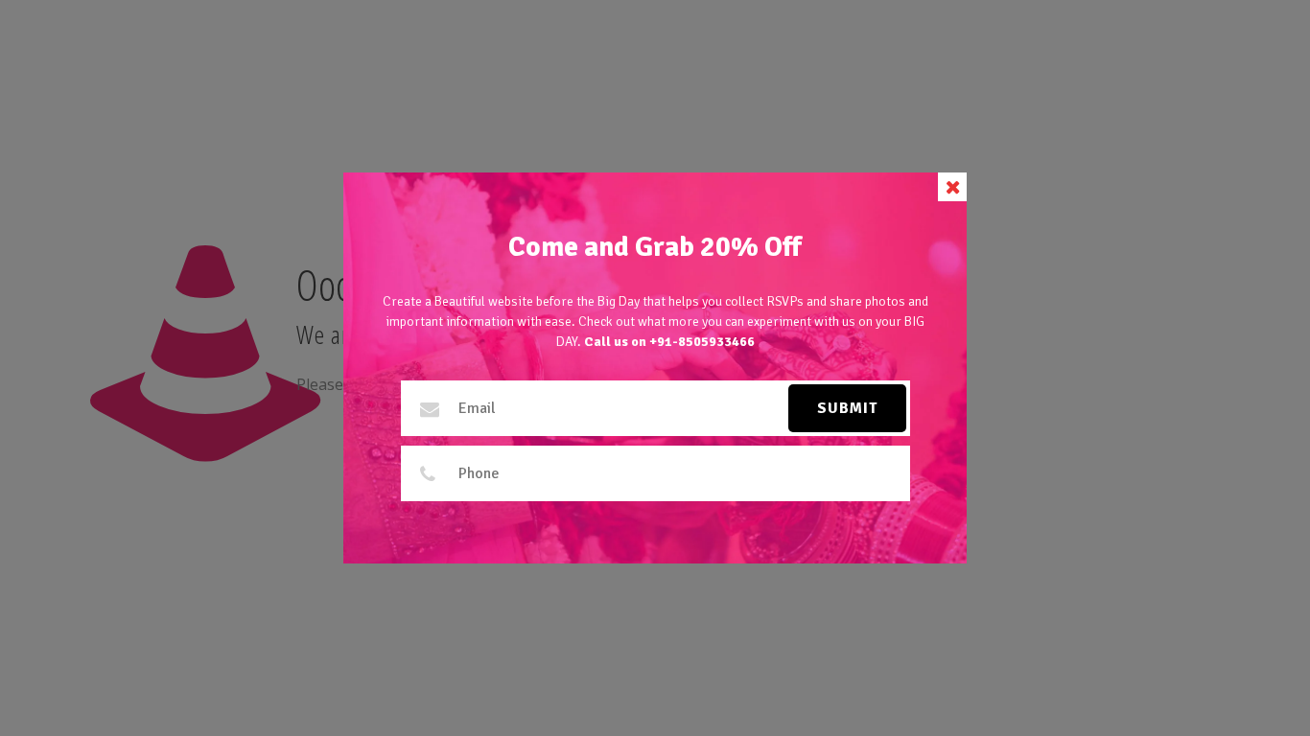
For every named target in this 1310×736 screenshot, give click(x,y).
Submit (847, 408)
